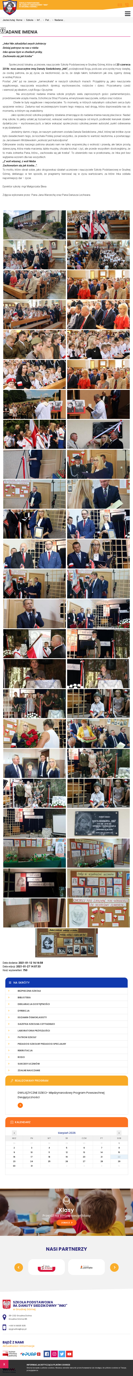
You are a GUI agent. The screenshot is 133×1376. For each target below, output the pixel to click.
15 (119, 1152)
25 (49, 1161)
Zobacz (65, 1222)
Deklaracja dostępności (34, 1004)
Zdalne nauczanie (29, 1070)
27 (84, 1161)
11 (49, 1152)
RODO (21, 1057)
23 (14, 1161)
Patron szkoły (27, 1037)
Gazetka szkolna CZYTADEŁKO (36, 1024)
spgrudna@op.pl (120, 5)
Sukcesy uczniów (29, 1063)
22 (119, 1156)
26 (67, 1161)
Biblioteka (24, 997)
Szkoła (28, 20)
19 (67, 1156)
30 (14, 1166)
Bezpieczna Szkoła (29, 990)
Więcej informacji (20, 1105)
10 (32, 1152)
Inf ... (38, 20)
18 (49, 1156)
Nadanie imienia (20, 32)
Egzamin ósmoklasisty (32, 1017)
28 (102, 1161)
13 (84, 1152)
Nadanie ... (58, 20)
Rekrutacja (25, 1050)
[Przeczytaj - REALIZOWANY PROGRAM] (71, 1081)
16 (14, 1156)
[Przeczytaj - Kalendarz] (71, 1123)
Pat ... (47, 20)
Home (19, 20)
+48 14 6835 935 (126, 5)
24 (31, 1161)
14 (102, 1152)
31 (32, 1166)
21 (102, 1156)
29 (119, 1161)
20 (84, 1156)
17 (32, 1156)
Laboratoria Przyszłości (34, 1030)
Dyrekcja (24, 1010)
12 (67, 1152)
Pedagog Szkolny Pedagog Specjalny (42, 1044)
